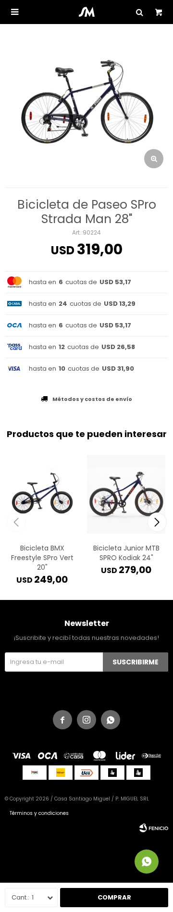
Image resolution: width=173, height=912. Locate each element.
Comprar (114, 897)
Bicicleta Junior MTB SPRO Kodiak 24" (126, 552)
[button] (156, 522)
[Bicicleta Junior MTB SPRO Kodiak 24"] (126, 494)
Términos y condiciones (39, 813)
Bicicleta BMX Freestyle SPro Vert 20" (42, 557)
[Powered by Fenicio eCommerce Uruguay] (153, 828)
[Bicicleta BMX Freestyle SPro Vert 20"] (42, 494)
